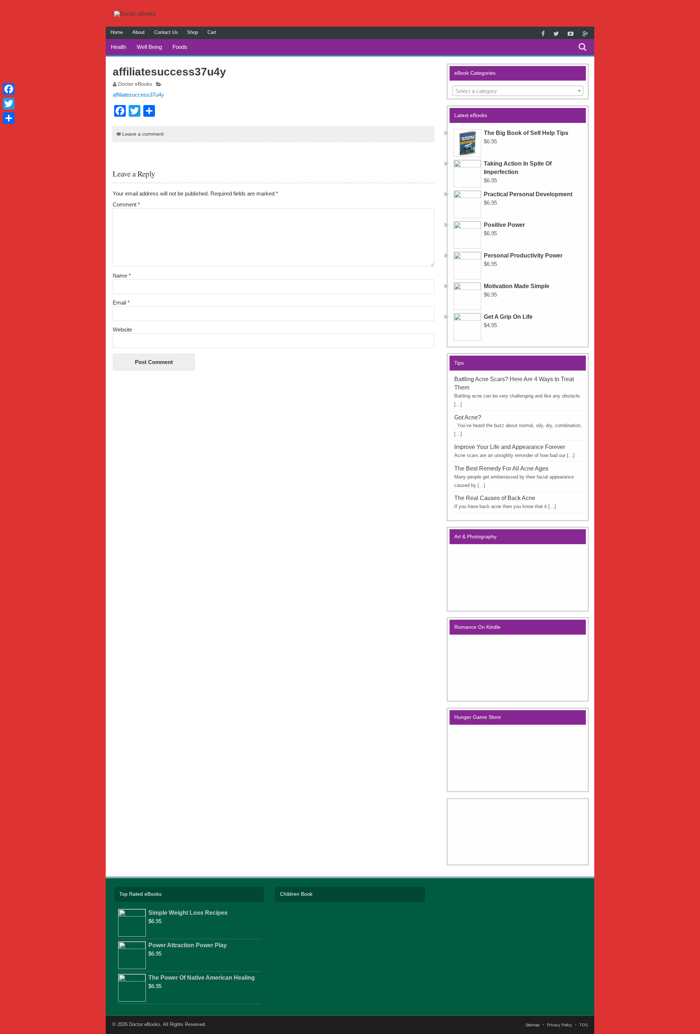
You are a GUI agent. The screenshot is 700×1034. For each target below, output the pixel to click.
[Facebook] (8, 89)
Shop (192, 32)
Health (118, 47)
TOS (583, 1025)
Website (122, 329)
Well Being (149, 47)
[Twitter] (8, 103)
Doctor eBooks (135, 84)
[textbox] (517, 91)
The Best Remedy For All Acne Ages (501, 468)
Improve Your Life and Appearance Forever (509, 447)
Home (116, 32)
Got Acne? (467, 417)
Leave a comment (143, 134)
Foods (179, 47)
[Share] (8, 118)
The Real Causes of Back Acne (494, 498)
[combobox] (518, 91)
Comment (126, 204)
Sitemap (532, 1025)
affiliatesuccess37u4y (138, 95)
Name (122, 275)
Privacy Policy (559, 1025)
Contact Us (166, 32)
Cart (211, 32)
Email (121, 302)
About (138, 32)
